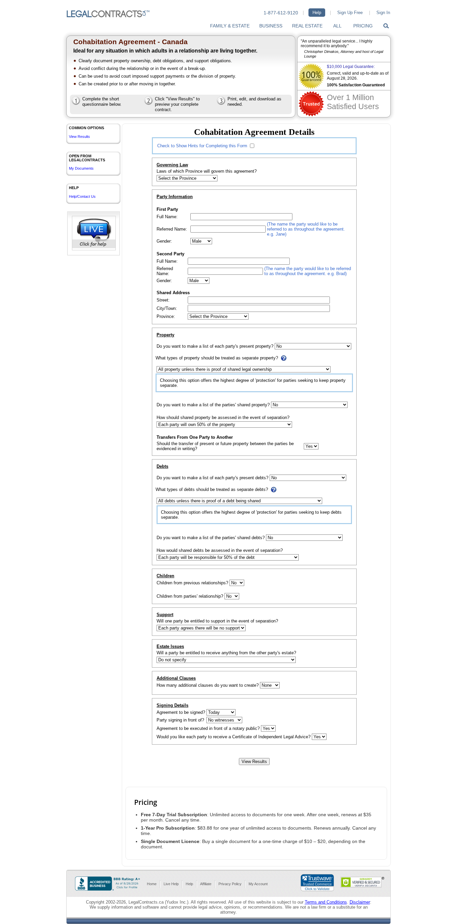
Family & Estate (230, 25)
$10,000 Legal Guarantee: (351, 66)
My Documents (81, 168)
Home (152, 884)
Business (270, 25)
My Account (258, 884)
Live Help (171, 884)
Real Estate (307, 25)
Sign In (383, 12)
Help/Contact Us (82, 196)
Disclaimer (360, 902)
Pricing (363, 25)
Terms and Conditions (326, 902)
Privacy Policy (230, 884)
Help (316, 12)
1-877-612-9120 (281, 12)
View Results (79, 137)
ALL (337, 25)
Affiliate (205, 884)
